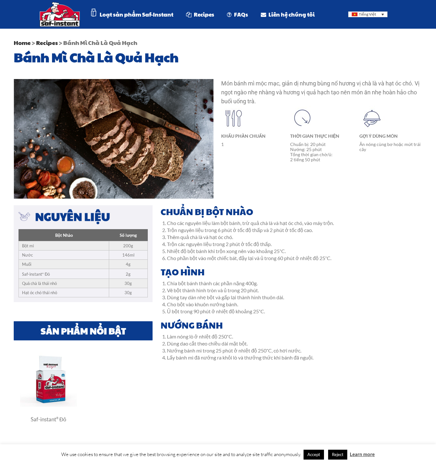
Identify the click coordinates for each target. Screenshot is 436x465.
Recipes (47, 43)
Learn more (362, 454)
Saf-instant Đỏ (48, 419)
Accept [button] (313, 454)
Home (22, 43)
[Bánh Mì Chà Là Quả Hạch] (48, 405)
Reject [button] (337, 454)
